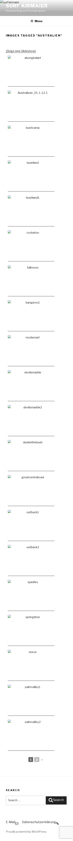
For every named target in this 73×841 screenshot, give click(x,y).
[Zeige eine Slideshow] (21, 51)
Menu (38, 21)
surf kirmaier (27, 6)
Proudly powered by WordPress (26, 831)
